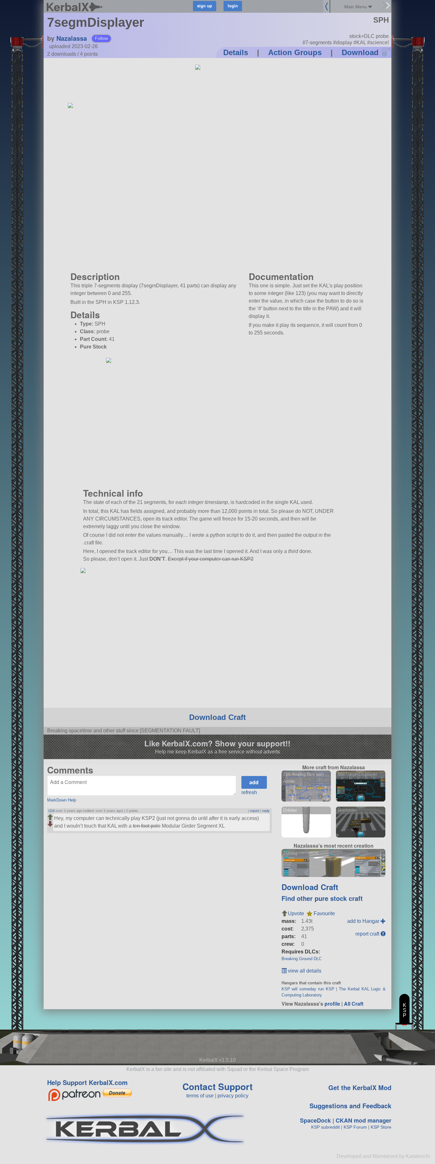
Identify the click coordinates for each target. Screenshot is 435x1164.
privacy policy (233, 1095)
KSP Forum (355, 1127)
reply (266, 811)
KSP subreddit (325, 1127)
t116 (51, 811)
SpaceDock (315, 1120)
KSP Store (381, 1127)
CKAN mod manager (363, 1120)
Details (235, 52)
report (254, 811)
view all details (304, 971)
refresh (249, 792)
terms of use (200, 1095)
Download (360, 52)
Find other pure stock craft (322, 898)
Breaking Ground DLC (302, 958)
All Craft (353, 1003)
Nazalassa (71, 38)
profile (332, 1003)
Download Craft (217, 717)
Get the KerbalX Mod (359, 1087)
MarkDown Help (61, 800)
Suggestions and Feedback (350, 1105)
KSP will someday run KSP (308, 989)
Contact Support (217, 1086)
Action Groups (295, 52)
